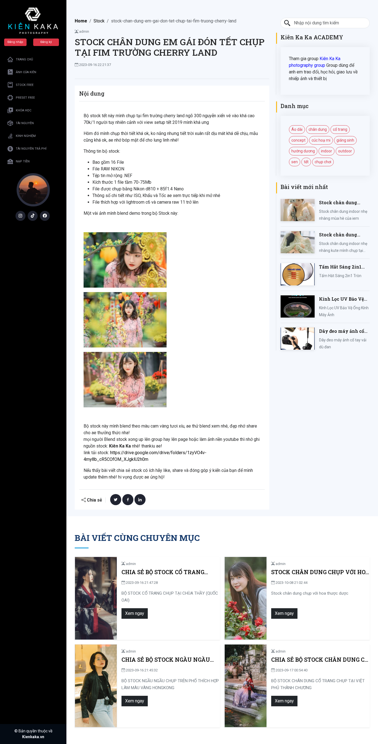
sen (294, 162)
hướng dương (303, 151)
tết (306, 162)
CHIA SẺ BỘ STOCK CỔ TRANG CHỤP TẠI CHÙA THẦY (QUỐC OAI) (169, 572)
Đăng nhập (15, 42)
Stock (99, 21)
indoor (326, 151)
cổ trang (340, 129)
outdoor (345, 151)
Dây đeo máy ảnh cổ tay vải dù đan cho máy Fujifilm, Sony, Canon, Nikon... (341, 331)
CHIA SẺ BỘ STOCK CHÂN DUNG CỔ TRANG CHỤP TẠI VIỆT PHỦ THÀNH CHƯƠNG (319, 659)
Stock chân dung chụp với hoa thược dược (320, 572)
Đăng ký (46, 42)
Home (81, 21)
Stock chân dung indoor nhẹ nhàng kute (339, 235)
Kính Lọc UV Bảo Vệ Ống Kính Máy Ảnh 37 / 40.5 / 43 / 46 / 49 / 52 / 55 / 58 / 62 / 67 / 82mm (344, 299)
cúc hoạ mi (321, 140)
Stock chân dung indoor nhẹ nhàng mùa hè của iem (339, 203)
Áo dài (296, 129)
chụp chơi (323, 162)
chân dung (318, 129)
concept (298, 140)
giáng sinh (345, 140)
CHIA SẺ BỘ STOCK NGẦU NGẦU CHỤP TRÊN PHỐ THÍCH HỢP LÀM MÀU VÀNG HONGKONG (169, 659)
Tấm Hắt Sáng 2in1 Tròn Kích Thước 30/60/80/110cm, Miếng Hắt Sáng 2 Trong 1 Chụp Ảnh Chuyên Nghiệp (340, 267)
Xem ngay (134, 613)
